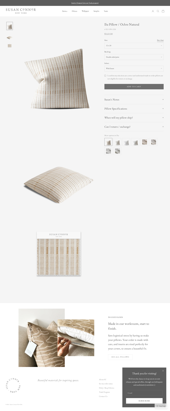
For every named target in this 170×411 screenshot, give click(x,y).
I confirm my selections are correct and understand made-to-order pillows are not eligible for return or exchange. (135, 77)
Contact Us (103, 396)
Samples (96, 11)
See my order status (106, 383)
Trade (106, 11)
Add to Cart (134, 87)
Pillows (74, 11)
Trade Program (104, 392)
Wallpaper (85, 11)
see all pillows (120, 357)
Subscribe (144, 401)
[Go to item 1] (9, 26)
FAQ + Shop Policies (106, 388)
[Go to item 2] (9, 36)
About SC (102, 379)
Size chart (160, 40)
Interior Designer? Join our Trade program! (85, 3)
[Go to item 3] (9, 45)
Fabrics (64, 11)
